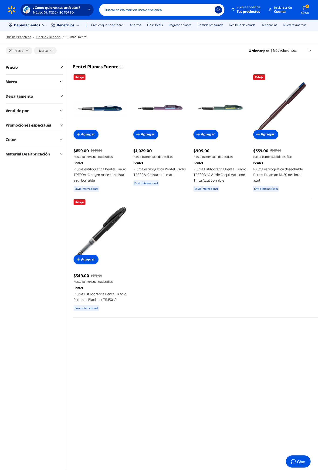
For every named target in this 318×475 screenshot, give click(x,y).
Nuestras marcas (294, 25)
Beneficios (65, 25)
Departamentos (27, 25)
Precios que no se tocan (107, 25)
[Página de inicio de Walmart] (12, 10)
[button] (246, 10)
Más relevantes (285, 50)
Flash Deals (155, 25)
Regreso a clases (180, 25)
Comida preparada (210, 25)
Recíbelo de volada (242, 25)
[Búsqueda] (218, 10)
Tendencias (269, 25)
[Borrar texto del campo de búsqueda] (207, 10)
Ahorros (135, 25)
